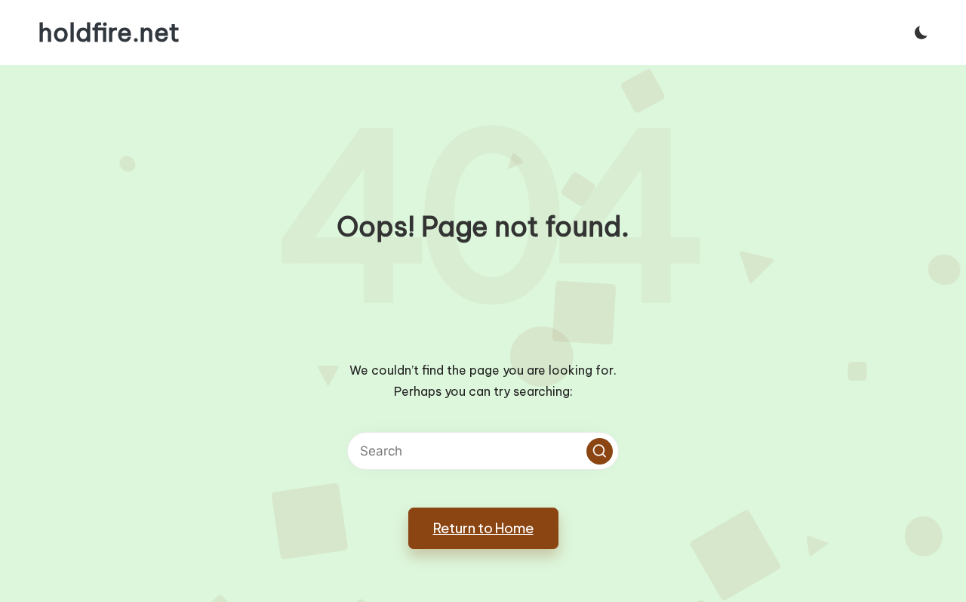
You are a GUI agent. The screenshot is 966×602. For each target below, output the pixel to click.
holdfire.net (109, 32)
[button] (599, 451)
